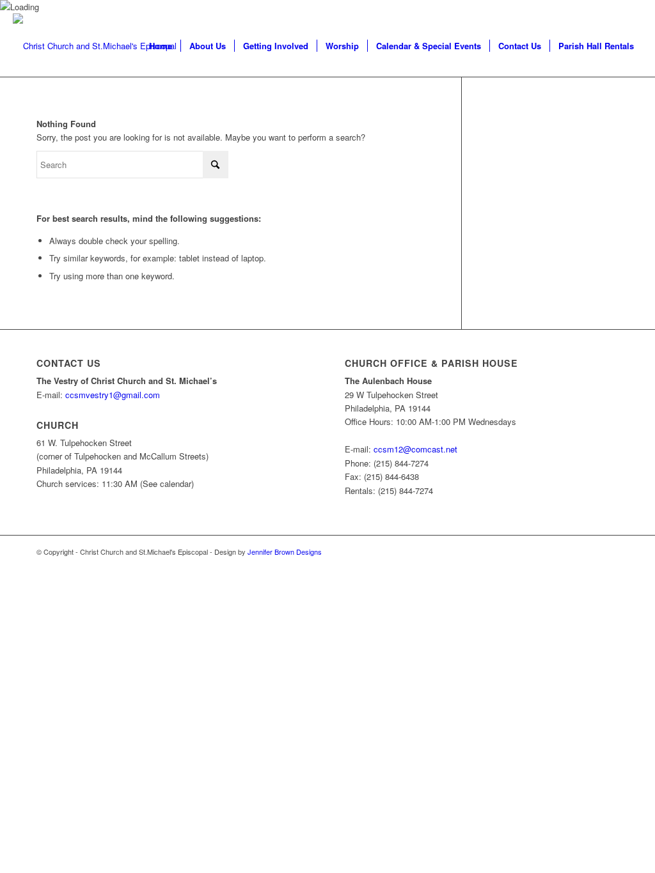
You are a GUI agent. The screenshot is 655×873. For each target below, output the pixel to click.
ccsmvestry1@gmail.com (112, 395)
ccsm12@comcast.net (415, 449)
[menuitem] (160, 45)
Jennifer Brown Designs (285, 551)
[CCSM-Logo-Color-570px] (95, 45)
